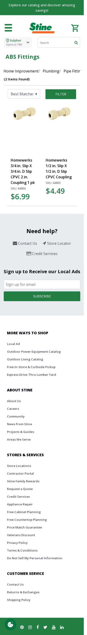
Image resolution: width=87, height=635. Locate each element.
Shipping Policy (18, 600)
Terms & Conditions (22, 550)
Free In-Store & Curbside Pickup (31, 367)
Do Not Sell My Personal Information (34, 558)
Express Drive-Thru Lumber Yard (31, 375)
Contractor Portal (20, 473)
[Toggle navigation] (8, 28)
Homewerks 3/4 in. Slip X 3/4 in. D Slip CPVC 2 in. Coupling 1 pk (23, 171)
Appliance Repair (20, 504)
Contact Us (15, 584)
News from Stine (19, 424)
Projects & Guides (20, 432)
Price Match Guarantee (24, 527)
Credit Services (18, 496)
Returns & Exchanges (23, 592)
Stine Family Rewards (23, 481)
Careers (13, 409)
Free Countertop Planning (27, 520)
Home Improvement (21, 71)
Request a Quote (20, 489)
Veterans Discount (21, 535)
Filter (60, 94)
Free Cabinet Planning (24, 512)
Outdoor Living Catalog (25, 359)
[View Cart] (74, 27)
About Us (14, 401)
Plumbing (51, 71)
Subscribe (42, 296)
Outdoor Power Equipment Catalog (34, 351)
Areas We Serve (19, 439)
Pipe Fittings (74, 71)
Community (16, 416)
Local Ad (13, 344)
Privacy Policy (17, 543)
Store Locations (19, 466)
